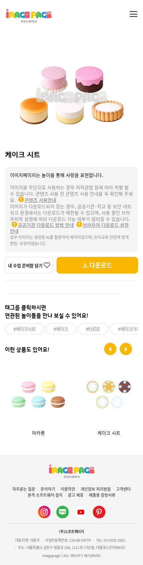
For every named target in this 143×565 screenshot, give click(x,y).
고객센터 (123, 489)
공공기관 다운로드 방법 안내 (46, 225)
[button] (110, 349)
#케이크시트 (24, 328)
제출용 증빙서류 (102, 495)
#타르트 (93, 328)
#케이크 (61, 328)
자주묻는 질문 (23, 489)
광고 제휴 (75, 495)
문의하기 (48, 489)
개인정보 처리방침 (95, 489)
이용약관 (68, 489)
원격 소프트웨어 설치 (45, 495)
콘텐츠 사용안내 (40, 200)
